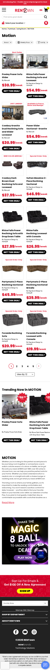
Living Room (21, 29)
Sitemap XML (21, 610)
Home (4, 29)
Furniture (11, 29)
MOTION (31, 29)
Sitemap (30, 610)
